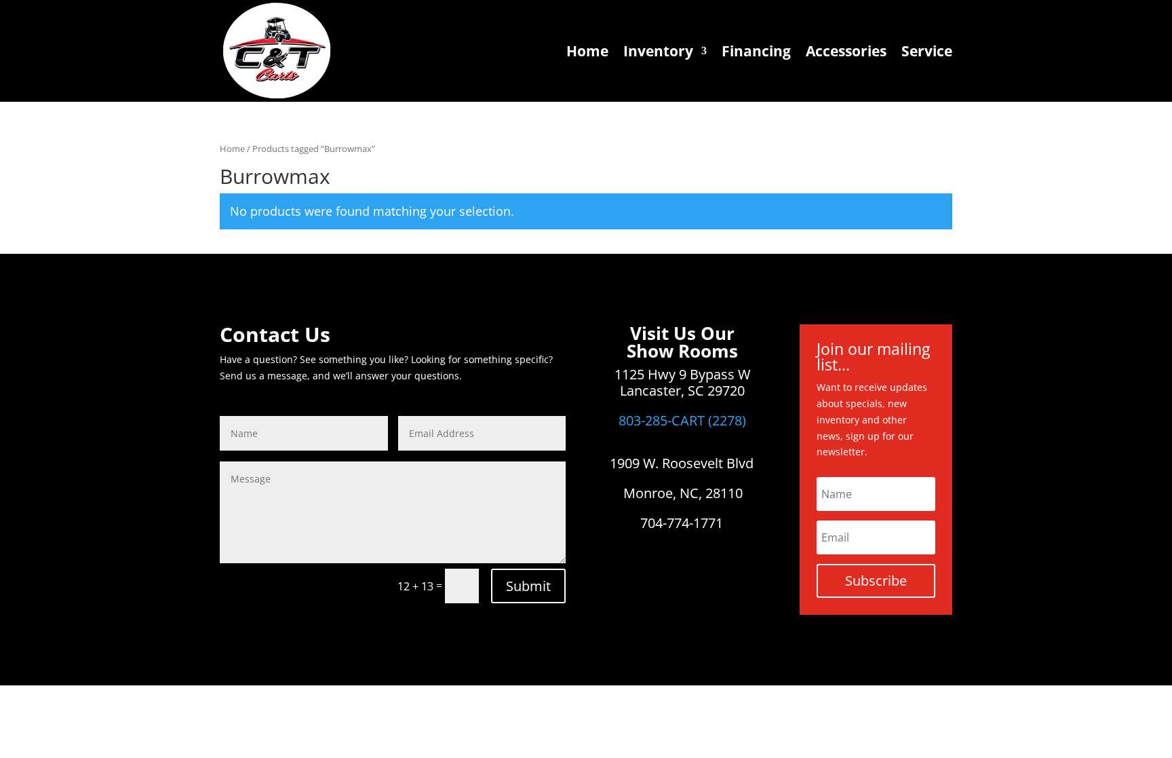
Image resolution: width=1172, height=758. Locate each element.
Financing (756, 50)
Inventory (658, 50)
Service (926, 50)
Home (587, 50)
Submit (528, 586)
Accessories (846, 50)
